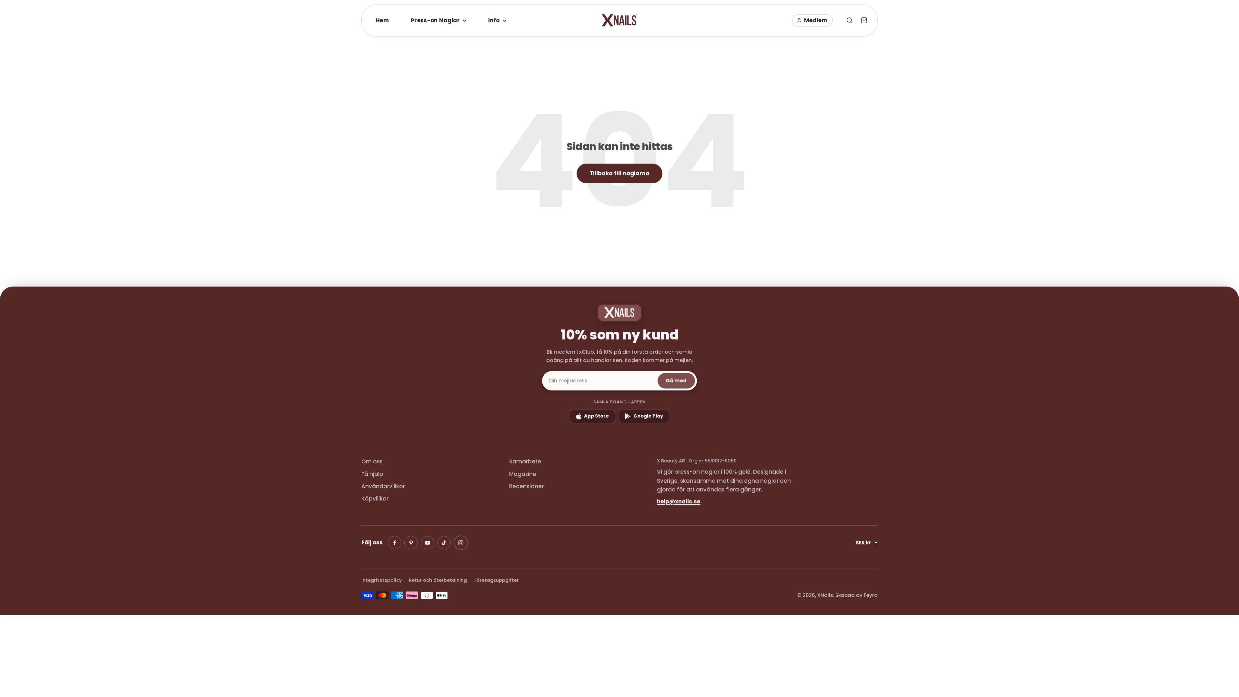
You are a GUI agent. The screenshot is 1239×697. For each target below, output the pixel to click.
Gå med (676, 380)
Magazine (522, 474)
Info (493, 20)
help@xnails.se (678, 501)
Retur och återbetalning (438, 580)
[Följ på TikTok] (444, 543)
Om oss (372, 461)
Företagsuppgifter (496, 580)
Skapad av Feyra (856, 595)
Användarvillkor (383, 486)
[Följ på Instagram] (461, 543)
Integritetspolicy (381, 580)
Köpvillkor (374, 498)
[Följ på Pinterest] (411, 543)
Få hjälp (372, 474)
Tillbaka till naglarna (619, 173)
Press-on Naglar (435, 20)
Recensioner (526, 486)
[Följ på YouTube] (427, 543)
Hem (382, 20)
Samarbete (525, 461)
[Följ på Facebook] (394, 543)
